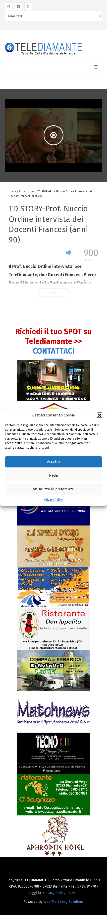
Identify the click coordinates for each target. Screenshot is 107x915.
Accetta (53, 462)
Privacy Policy (53, 500)
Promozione (27, 191)
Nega (53, 475)
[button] (99, 415)
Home (12, 191)
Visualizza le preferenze (53, 489)
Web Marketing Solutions (64, 902)
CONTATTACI (53, 351)
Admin (73, 893)
